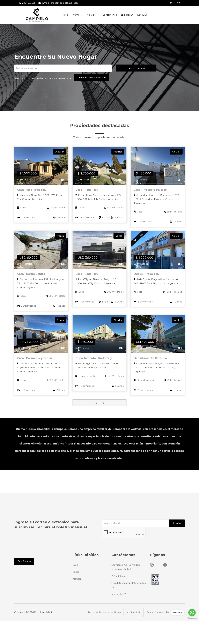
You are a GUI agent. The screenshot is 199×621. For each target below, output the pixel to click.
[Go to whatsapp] (192, 612)
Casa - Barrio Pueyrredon (34, 358)
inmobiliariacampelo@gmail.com (60, 2)
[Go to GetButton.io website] (192, 618)
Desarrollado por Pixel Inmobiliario (165, 612)
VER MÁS (99, 403)
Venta (76, 571)
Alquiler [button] (91, 14)
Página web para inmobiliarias (104, 612)
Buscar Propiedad (136, 68)
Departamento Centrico (150, 358)
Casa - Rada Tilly (86, 189)
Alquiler (77, 578)
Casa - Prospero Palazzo (150, 189)
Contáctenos (109, 14)
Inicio (65, 14)
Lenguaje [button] (142, 14)
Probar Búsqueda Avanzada (92, 77)
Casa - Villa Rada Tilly (31, 189)
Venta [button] (76, 14)
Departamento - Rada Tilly (93, 358)
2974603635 (29, 2)
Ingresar (128, 14)
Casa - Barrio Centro (31, 274)
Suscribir (176, 523)
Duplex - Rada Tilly (146, 274)
